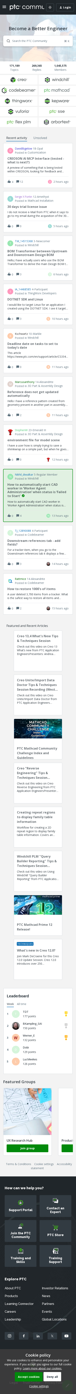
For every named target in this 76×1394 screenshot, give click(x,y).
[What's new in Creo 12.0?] (38, 959)
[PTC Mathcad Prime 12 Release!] (38, 915)
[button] (38, 1386)
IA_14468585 (23, 289)
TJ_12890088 (23, 530)
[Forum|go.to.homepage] (24, 7)
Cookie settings (44, 1164)
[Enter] (7, 40)
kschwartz (21, 333)
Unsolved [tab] (40, 138)
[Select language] (50, 7)
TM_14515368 (24, 241)
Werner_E (29, 1035)
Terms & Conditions (18, 1164)
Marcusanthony (24, 382)
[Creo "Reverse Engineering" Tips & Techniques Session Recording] (38, 783)
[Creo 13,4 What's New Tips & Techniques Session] (38, 650)
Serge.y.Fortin (23, 196)
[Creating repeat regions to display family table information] (38, 827)
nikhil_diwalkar (24, 474)
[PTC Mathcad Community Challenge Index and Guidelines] (38, 739)
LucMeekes (30, 1059)
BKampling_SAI (32, 1023)
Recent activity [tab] (16, 138)
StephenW (21, 430)
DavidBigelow (23, 148)
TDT (25, 1012)
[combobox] (38, 40)
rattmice (20, 579)
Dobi (26, 1047)
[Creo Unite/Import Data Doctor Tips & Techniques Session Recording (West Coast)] (38, 694)
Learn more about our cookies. (42, 1368)
